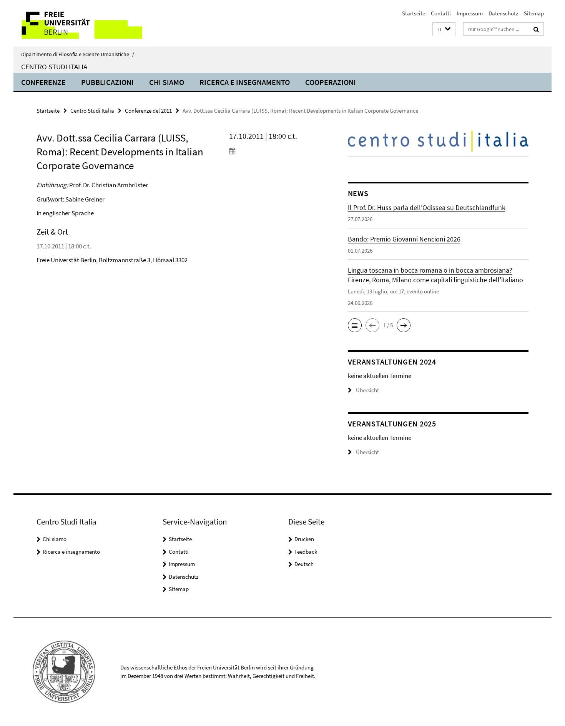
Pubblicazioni (107, 82)
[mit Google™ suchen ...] (536, 29)
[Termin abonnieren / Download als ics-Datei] (274, 150)
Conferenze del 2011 (148, 110)
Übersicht (367, 390)
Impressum (470, 13)
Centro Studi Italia (54, 66)
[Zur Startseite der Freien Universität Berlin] (77, 23)
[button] (443, 29)
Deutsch (304, 564)
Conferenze (43, 82)
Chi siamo (166, 82)
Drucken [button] (304, 539)
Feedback (305, 551)
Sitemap (534, 13)
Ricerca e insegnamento (244, 82)
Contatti (441, 13)
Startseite (413, 13)
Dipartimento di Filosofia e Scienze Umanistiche (77, 54)
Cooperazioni (330, 82)
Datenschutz (503, 13)
